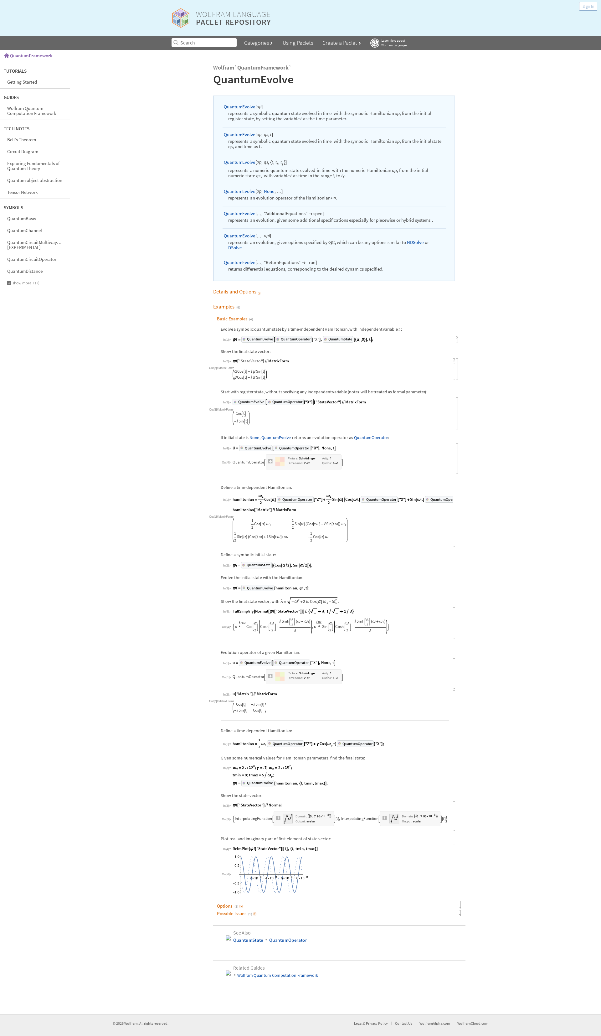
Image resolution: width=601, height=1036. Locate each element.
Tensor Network (22, 192)
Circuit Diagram (22, 151)
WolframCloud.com (472, 1025)
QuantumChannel (24, 230)
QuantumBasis (21, 218)
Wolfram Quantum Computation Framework (31, 110)
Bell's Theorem (21, 139)
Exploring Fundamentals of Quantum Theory (33, 165)
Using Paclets (298, 42)
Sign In (588, 6)
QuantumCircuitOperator (31, 259)
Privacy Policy (377, 1025)
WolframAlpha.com (434, 1025)
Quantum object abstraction (34, 180)
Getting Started (22, 82)
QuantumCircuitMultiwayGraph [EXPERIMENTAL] (38, 244)
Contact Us (403, 1025)
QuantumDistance (25, 271)
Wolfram (131, 1025)
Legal (358, 1025)
